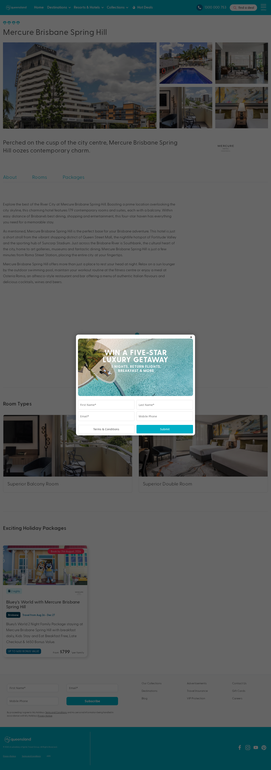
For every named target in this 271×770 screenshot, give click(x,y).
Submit (165, 429)
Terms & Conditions (106, 429)
